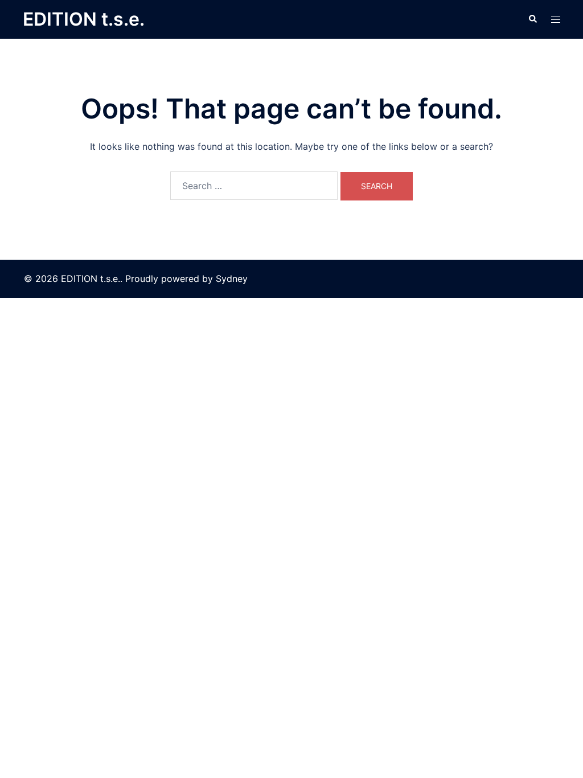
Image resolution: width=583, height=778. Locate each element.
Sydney (232, 278)
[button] (532, 19)
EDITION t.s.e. (84, 19)
